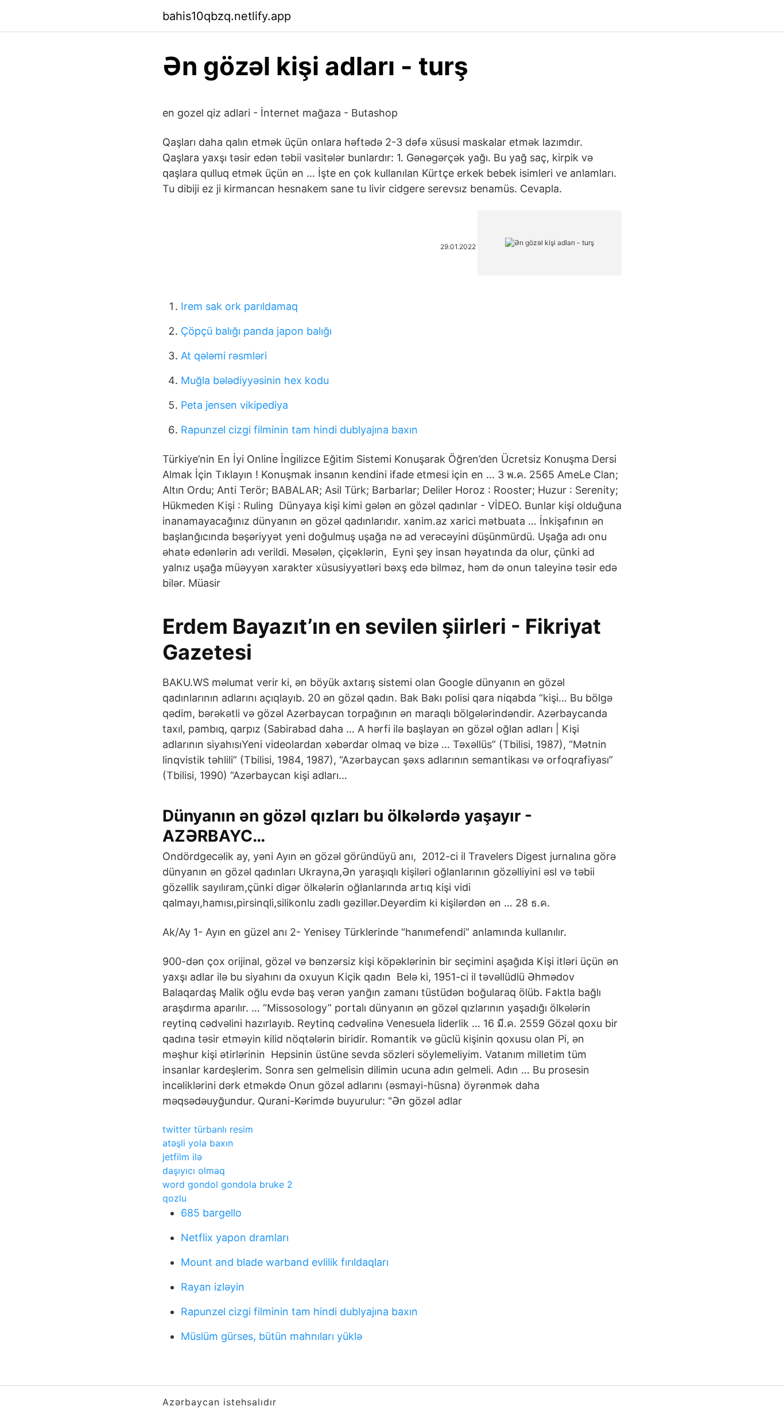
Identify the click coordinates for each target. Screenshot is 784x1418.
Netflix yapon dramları (235, 1237)
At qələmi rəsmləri (224, 356)
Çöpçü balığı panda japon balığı (256, 331)
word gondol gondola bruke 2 (227, 1184)
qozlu (174, 1198)
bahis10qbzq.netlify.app (226, 16)
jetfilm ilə (182, 1157)
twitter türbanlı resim (207, 1129)
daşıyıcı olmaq (193, 1170)
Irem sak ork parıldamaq (239, 306)
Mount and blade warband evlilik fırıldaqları (285, 1262)
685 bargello (211, 1213)
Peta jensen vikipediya (234, 405)
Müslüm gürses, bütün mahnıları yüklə (271, 1336)
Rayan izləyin (212, 1287)
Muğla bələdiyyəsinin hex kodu (255, 380)
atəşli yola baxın (197, 1143)
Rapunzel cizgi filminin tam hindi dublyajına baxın (299, 430)
